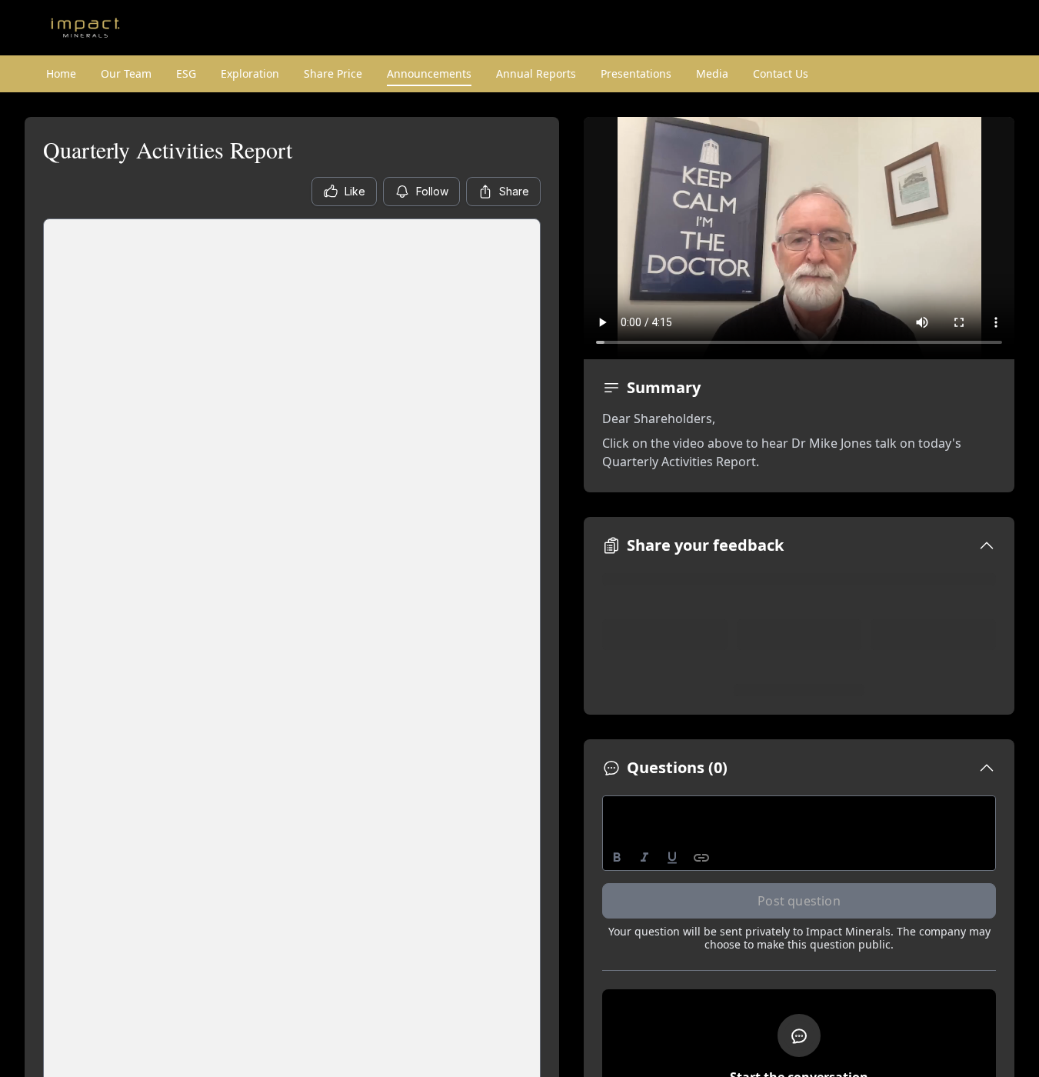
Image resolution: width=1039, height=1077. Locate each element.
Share (514, 191)
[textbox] (799, 810)
